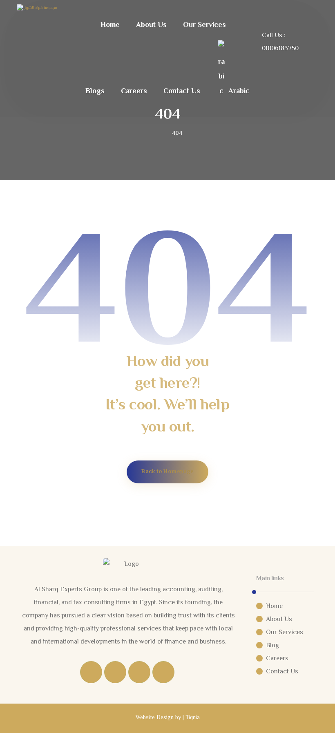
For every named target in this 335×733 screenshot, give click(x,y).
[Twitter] (115, 672)
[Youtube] (163, 672)
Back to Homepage (167, 471)
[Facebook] (91, 672)
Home (274, 606)
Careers (277, 659)
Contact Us (282, 672)
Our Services (284, 633)
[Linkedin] (139, 672)
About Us (279, 620)
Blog (272, 646)
